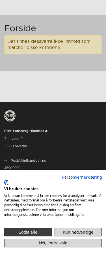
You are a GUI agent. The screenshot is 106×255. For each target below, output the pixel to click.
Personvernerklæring (82, 177)
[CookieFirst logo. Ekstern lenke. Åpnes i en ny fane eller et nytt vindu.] (6, 182)
